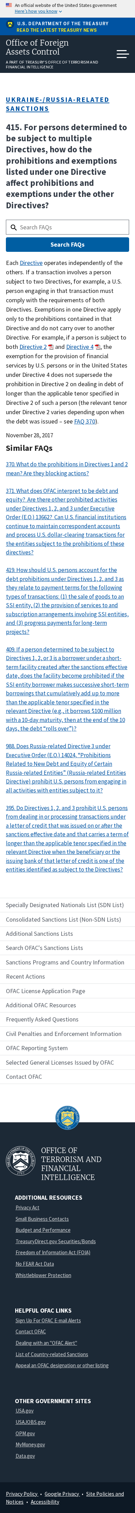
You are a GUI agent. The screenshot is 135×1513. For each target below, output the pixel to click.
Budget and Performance (43, 1230)
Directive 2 (33, 347)
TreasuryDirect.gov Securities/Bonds (56, 1241)
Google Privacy (62, 1494)
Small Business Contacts (42, 1219)
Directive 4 (79, 347)
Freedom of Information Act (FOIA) (53, 1252)
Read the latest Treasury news (57, 30)
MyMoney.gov (30, 1444)
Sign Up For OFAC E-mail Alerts (48, 1320)
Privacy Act (27, 1207)
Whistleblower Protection (43, 1275)
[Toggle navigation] (123, 54)
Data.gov (25, 1456)
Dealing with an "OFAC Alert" (46, 1343)
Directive (31, 263)
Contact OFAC (31, 1331)
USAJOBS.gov (31, 1422)
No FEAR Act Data (35, 1263)
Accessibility (45, 1501)
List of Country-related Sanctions (52, 1354)
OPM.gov (25, 1433)
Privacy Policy (22, 1494)
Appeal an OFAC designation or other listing (62, 1365)
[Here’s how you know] (67, 9)
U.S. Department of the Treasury (63, 23)
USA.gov (25, 1410)
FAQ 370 (84, 421)
